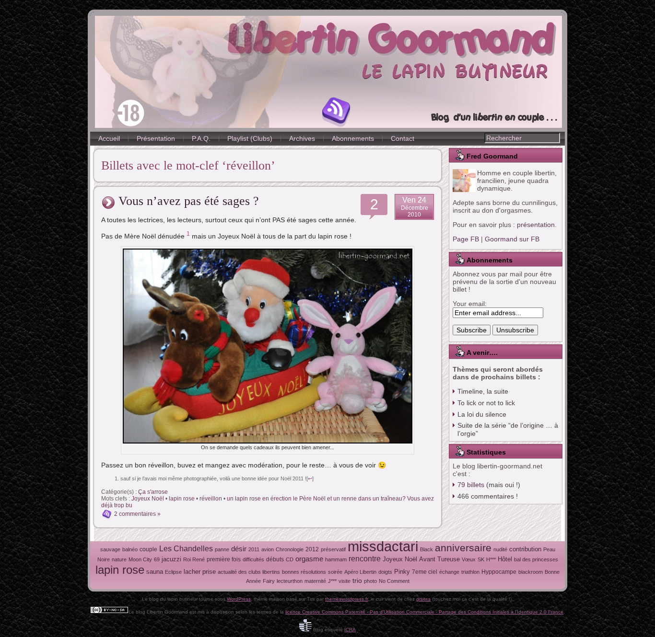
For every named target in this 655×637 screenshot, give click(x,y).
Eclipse (173, 572)
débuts (275, 559)
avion (267, 549)
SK (481, 559)
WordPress (239, 599)
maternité (315, 581)
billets (470, 485)
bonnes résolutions (304, 572)
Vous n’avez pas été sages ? (188, 201)
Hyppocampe (498, 572)
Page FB (466, 239)
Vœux (469, 559)
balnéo (130, 549)
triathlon (470, 572)
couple (148, 549)
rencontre (365, 559)
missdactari (383, 546)
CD (289, 559)
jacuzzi (171, 559)
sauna (154, 571)
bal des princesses (536, 559)
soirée (335, 572)
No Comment (394, 581)
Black (426, 549)
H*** (491, 559)
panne (222, 549)
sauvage (110, 549)
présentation (536, 224)
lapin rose (182, 498)
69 (157, 559)
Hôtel (505, 559)
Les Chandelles (186, 549)
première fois (224, 559)
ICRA (350, 629)
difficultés (253, 559)
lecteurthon (290, 581)
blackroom (530, 572)
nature (119, 559)
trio (357, 580)
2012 (312, 549)
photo (370, 581)
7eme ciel (424, 572)
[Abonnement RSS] (336, 112)
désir (238, 549)
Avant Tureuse (439, 559)
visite (345, 581)
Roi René (194, 559)
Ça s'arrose (153, 492)
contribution (525, 549)
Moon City (140, 559)
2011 (253, 549)
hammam (336, 559)
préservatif (333, 549)
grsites (423, 599)
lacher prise (200, 571)
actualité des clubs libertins (249, 572)
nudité (500, 549)
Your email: (470, 303)
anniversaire (463, 547)
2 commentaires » (137, 514)
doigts (385, 572)
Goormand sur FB (512, 239)
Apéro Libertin (360, 572)
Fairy (269, 581)
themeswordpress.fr (346, 599)
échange (449, 572)
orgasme (309, 559)
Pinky (402, 571)
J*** (332, 581)
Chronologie (290, 549)
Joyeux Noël (147, 498)
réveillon (210, 498)
